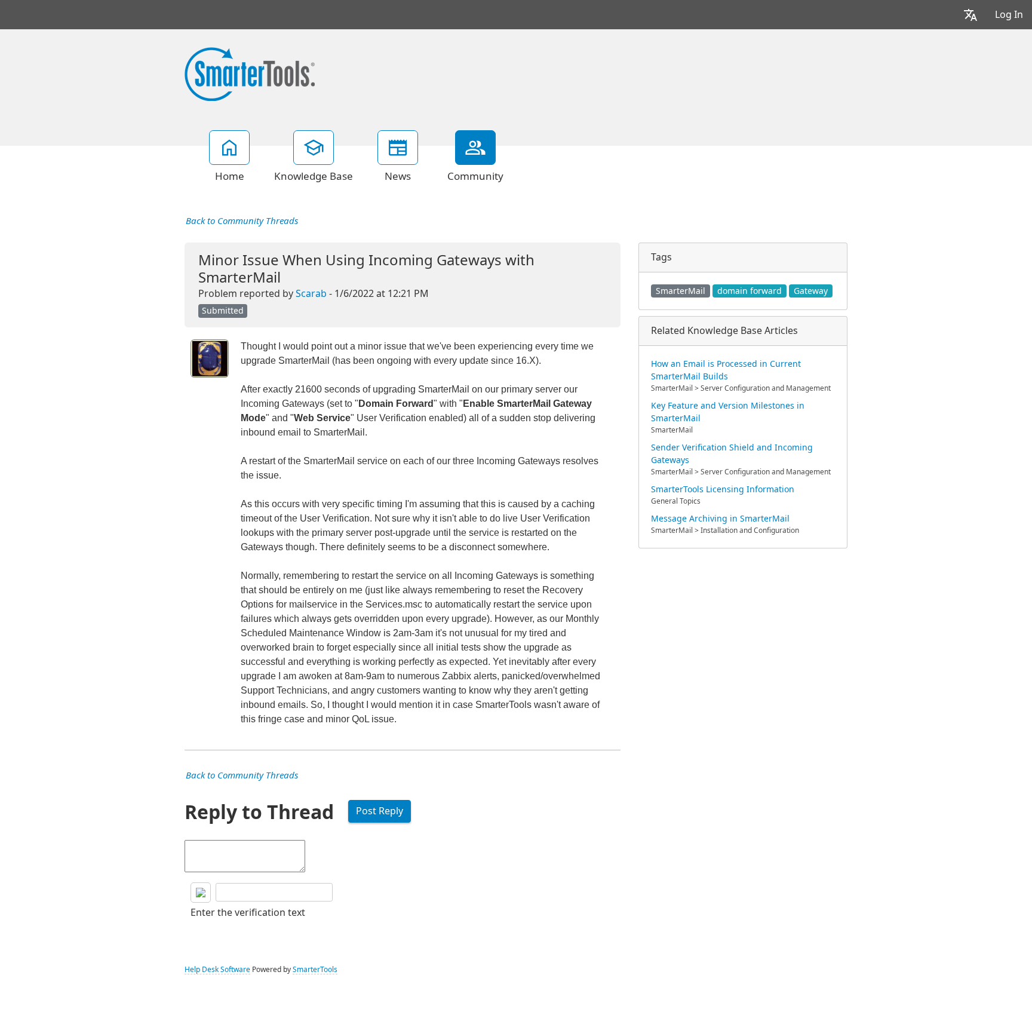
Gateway (811, 291)
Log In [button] (1009, 14)
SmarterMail (680, 291)
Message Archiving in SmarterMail (720, 518)
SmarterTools (315, 969)
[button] (970, 14)
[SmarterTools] (250, 73)
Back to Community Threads (242, 221)
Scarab (311, 293)
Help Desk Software (217, 969)
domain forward (749, 291)
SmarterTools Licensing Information (722, 489)
